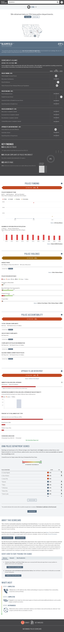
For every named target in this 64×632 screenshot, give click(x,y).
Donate (27, 622)
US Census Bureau (58, 222)
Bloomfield (7, 44)
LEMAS (60, 303)
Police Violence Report (57, 272)
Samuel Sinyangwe (52, 534)
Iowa (31, 7)
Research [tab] (12, 558)
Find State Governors (14, 567)
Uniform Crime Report (42, 303)
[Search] (57, 2)
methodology (7, 537)
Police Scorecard (4, 2)
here (47, 532)
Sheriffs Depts (36, 17)
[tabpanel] (32, 569)
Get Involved (39, 622)
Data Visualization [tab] (21, 558)
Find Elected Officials (13, 575)
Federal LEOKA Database (56, 243)
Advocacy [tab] (5, 558)
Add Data (10, 268)
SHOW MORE (32, 500)
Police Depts (27, 17)
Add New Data (32, 511)
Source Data (20, 537)
